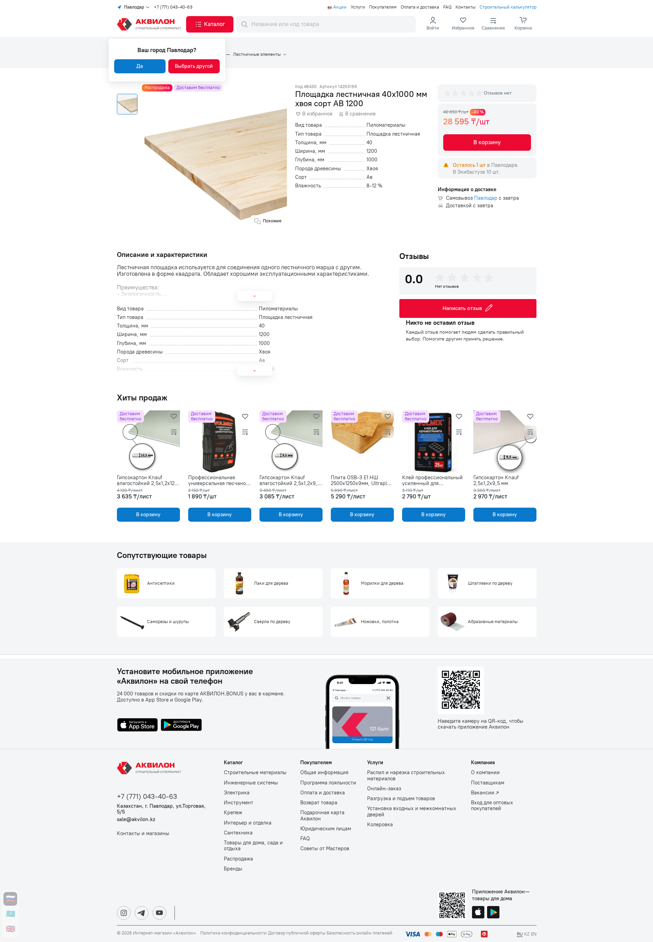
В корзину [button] (487, 142)
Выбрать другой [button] (194, 66)
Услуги (358, 7)
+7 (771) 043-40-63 (173, 7)
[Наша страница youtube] (159, 913)
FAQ (447, 7)
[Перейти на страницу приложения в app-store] (137, 725)
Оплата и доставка (420, 7)
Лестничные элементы (257, 54)
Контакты (465, 7)
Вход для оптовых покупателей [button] (492, 805)
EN (533, 934)
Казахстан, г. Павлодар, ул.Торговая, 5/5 (161, 809)
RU (520, 934)
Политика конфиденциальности (233, 933)
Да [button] (139, 66)
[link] (463, 24)
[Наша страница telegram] (141, 913)
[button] (209, 24)
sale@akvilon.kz (136, 819)
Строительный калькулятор (508, 7)
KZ (527, 934)
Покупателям (383, 7)
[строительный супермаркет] (150, 24)
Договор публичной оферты (296, 933)
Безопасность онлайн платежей (359, 933)
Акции (340, 7)
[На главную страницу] (150, 768)
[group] (464, 93)
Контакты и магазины (143, 833)
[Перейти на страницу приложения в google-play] (181, 725)
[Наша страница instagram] (124, 913)
